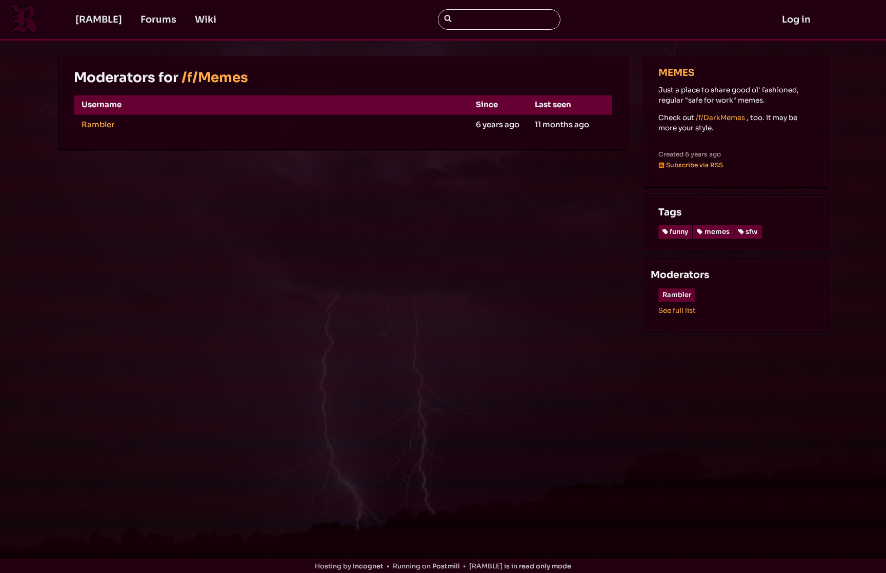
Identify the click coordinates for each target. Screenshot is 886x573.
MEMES (676, 72)
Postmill (446, 566)
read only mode (545, 566)
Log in (796, 19)
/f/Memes (215, 77)
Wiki (205, 19)
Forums (158, 19)
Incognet (368, 566)
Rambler (98, 124)
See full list (677, 310)
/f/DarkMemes (720, 117)
